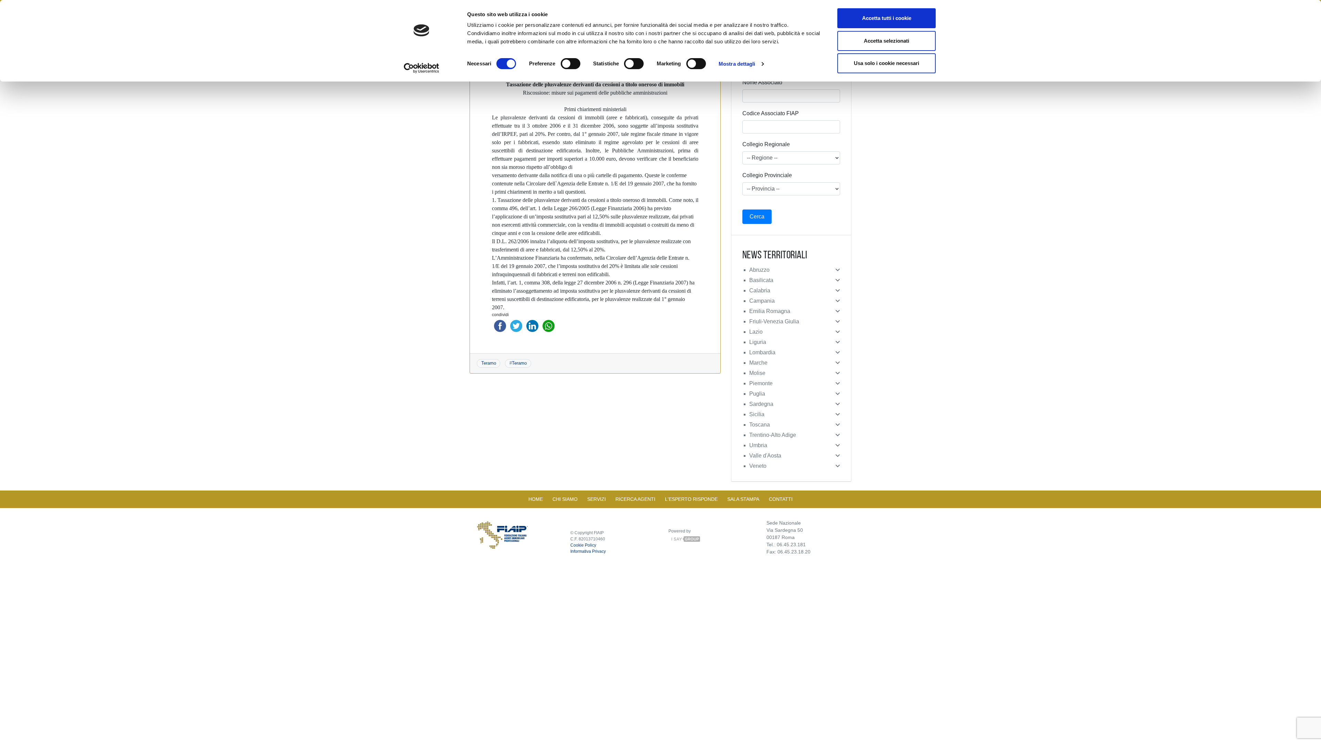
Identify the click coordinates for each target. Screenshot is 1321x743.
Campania (762, 301)
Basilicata (761, 280)
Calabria (759, 290)
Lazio (756, 332)
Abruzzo (759, 270)
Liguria (757, 342)
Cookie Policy (583, 545)
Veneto (757, 466)
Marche (758, 363)
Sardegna (761, 404)
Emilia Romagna (769, 311)
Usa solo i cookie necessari (886, 63)
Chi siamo (565, 499)
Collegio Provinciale (767, 175)
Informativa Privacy (588, 551)
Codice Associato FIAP (770, 113)
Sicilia (756, 414)
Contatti (781, 499)
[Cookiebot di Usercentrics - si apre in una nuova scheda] (421, 68)
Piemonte (761, 383)
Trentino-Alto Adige (772, 435)
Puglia (757, 394)
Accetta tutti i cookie (886, 18)
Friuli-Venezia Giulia (774, 321)
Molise (757, 373)
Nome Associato (762, 82)
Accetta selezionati (886, 41)
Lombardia (762, 352)
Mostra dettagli (737, 64)
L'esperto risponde (691, 499)
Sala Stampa (743, 499)
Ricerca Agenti (635, 499)
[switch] (570, 63)
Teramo (488, 363)
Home (535, 499)
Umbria (758, 445)
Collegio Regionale (766, 144)
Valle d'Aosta (765, 456)
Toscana (759, 425)
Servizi (596, 499)
